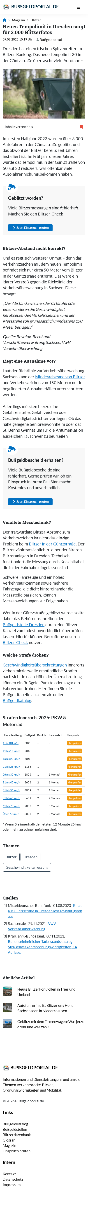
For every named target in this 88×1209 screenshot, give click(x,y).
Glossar (9, 1140)
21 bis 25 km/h (11, 766)
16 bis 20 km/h (11, 758)
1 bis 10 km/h (11, 743)
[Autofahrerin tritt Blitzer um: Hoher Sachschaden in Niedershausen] (7, 1007)
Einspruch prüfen (16, 1151)
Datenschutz (13, 1179)
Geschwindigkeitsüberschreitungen (35, 665)
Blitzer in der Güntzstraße (52, 544)
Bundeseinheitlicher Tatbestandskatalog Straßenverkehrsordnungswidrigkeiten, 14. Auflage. (42, 947)
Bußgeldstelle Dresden (23, 625)
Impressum (12, 1185)
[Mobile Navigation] (80, 6)
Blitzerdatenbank (17, 1135)
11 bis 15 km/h (11, 750)
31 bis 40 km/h (11, 782)
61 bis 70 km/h (11, 806)
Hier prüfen (74, 743)
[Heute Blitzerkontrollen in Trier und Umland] (7, 991)
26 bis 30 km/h (11, 774)
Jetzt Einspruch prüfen (32, 227)
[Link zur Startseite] (4, 20)
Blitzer (36, 20)
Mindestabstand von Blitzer (60, 377)
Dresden (30, 857)
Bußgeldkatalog (17, 700)
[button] (44, 126)
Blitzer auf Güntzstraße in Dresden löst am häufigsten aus (46, 911)
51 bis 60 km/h (11, 798)
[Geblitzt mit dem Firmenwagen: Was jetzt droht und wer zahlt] (7, 1023)
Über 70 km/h (11, 813)
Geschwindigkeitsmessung (27, 867)
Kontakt (9, 1174)
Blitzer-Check (15, 642)
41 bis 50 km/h (11, 790)
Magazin (18, 20)
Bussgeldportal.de (34, 6)
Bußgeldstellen (15, 1129)
